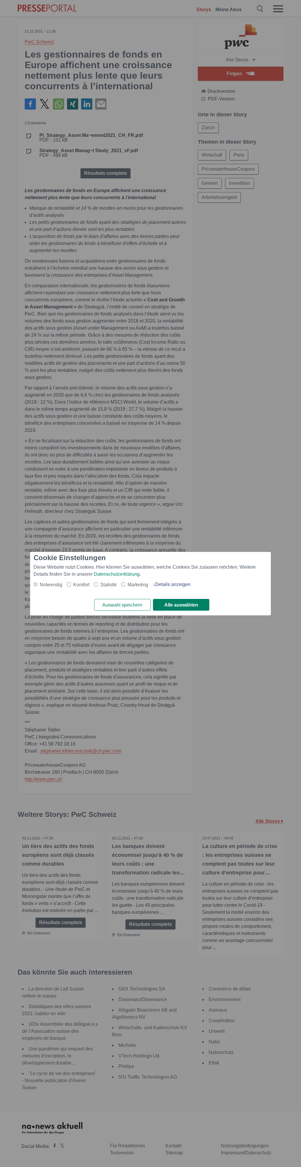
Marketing (138, 584)
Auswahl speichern (122, 604)
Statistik (108, 584)
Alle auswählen (181, 604)
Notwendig (51, 584)
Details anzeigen (172, 584)
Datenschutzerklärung (117, 574)
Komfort (81, 584)
